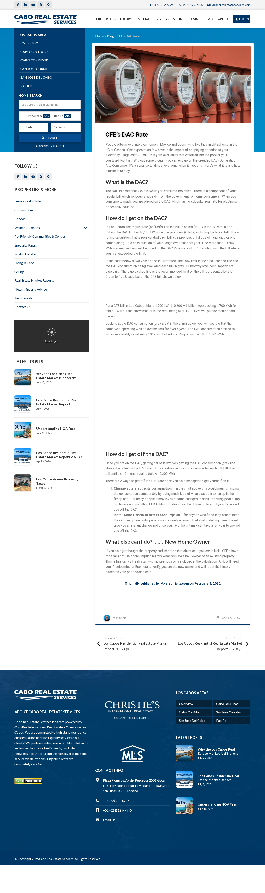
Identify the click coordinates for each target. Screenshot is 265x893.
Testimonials (23, 298)
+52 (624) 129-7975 (190, 4)
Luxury (126, 19)
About (223, 19)
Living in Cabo (24, 263)
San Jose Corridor (36, 69)
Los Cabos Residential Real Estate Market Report (56, 402)
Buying (161, 19)
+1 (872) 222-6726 (161, 4)
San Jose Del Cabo (36, 77)
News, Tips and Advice (30, 289)
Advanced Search (50, 146)
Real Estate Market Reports (34, 280)
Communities (23, 210)
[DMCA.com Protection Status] (28, 781)
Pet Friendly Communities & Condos (40, 236)
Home (99, 36)
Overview (29, 43)
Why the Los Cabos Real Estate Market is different (56, 376)
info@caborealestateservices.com (229, 4)
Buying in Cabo (25, 254)
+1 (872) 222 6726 (116, 800)
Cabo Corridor (34, 60)
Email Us (109, 820)
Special (143, 19)
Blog (110, 36)
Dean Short (119, 617)
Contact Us (22, 307)
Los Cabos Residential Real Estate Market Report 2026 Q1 (60, 455)
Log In (244, 19)
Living (196, 19)
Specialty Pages (25, 245)
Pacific (26, 86)
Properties (105, 19)
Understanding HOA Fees (55, 428)
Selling (179, 19)
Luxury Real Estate (27, 201)
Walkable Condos (27, 228)
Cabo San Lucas (34, 52)
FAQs (210, 19)
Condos (19, 219)
